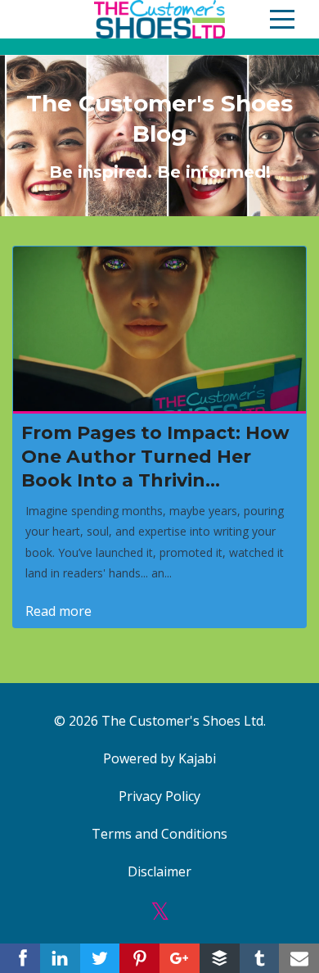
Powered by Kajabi (159, 758)
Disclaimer (159, 871)
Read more (58, 611)
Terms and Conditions (159, 834)
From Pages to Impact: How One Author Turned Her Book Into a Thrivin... (155, 456)
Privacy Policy (159, 796)
